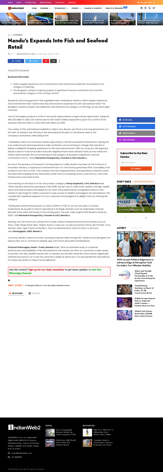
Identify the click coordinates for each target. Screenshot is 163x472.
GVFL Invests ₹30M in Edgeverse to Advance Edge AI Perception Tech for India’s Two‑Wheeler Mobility (135, 262)
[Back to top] (156, 466)
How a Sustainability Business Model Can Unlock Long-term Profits (66, 432)
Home (10, 2)
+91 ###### (16, 457)
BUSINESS (44, 8)
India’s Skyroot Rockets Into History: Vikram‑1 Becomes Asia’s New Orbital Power (148, 22)
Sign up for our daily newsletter (46, 270)
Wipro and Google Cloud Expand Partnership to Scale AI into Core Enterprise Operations (145, 276)
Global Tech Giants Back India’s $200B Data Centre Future (143, 313)
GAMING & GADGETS (93, 8)
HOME (34, 8)
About (19, 2)
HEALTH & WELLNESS (114, 8)
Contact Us (59, 2)
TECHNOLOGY (60, 8)
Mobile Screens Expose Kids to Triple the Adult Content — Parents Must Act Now (145, 302)
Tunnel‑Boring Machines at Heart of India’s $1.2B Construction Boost (144, 289)
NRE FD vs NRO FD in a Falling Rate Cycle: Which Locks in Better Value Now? (103, 433)
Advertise (72, 2)
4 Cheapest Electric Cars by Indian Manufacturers (47, 285)
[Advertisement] (136, 72)
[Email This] (53, 61)
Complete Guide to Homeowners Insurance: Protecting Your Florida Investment (103, 444)
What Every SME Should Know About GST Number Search (66, 442)
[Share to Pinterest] (46, 61)
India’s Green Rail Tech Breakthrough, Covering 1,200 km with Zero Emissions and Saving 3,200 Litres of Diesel (40, 24)
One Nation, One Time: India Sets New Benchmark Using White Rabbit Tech (67, 22)
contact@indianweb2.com (21, 453)
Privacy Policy (30, 2)
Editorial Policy (45, 2)
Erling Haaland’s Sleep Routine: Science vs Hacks (135, 205)
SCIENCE (75, 8)
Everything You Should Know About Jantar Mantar (122, 21)
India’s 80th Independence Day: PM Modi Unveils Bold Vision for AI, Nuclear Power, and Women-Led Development (13, 24)
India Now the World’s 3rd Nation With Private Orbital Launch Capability (93, 22)
